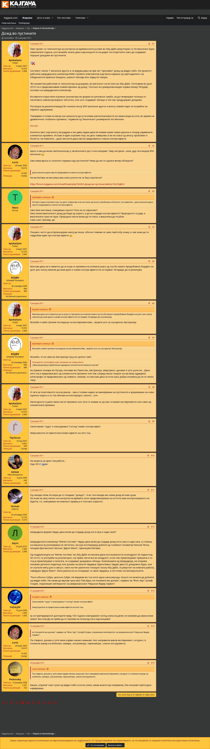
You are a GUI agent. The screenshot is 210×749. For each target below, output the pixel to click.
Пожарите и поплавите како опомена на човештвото (57, 362)
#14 (153, 626)
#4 (153, 227)
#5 (153, 261)
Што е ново (43, 17)
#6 (153, 303)
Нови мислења (9, 23)
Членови (80, 17)
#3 (153, 191)
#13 (153, 590)
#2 (153, 145)
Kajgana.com (11, 17)
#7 (153, 337)
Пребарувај (24, 23)
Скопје (24, 175)
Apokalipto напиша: (41, 197)
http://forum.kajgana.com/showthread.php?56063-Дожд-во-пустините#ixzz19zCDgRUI (77, 184)
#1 (153, 43)
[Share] (149, 44)
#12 (153, 526)
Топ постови (64, 17)
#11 (153, 490)
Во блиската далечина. (16, 296)
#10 (153, 455)
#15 (153, 663)
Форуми (27, 17)
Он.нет (34, 125)
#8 (153, 387)
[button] (52, 18)
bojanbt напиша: (40, 309)
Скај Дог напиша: (40, 596)
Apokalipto (9, 37)
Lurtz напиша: (39, 669)
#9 (153, 421)
